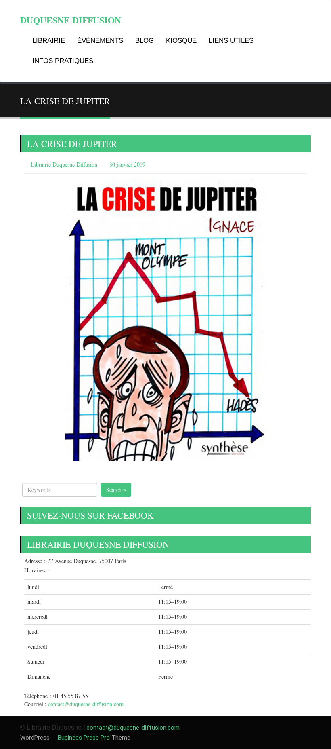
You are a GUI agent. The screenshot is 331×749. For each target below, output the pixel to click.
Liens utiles (231, 40)
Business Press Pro (83, 737)
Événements (100, 40)
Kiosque (181, 40)
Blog (144, 40)
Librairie (48, 40)
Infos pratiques (62, 61)
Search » (116, 490)
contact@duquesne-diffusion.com (86, 704)
